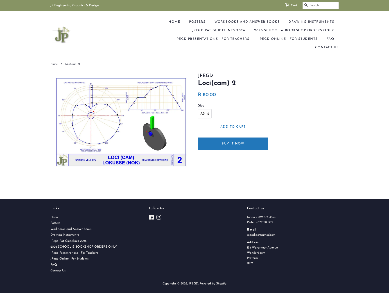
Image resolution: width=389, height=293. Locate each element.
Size (201, 105)
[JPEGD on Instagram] (158, 218)
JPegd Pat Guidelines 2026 (218, 30)
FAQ (330, 39)
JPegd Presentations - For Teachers (212, 39)
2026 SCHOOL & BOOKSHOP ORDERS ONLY (294, 30)
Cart (294, 5)
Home (174, 22)
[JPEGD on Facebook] (151, 218)
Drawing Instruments (311, 22)
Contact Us (327, 47)
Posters (197, 22)
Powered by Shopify (212, 283)
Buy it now (233, 143)
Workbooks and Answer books (247, 22)
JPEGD (193, 283)
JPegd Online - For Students (288, 39)
